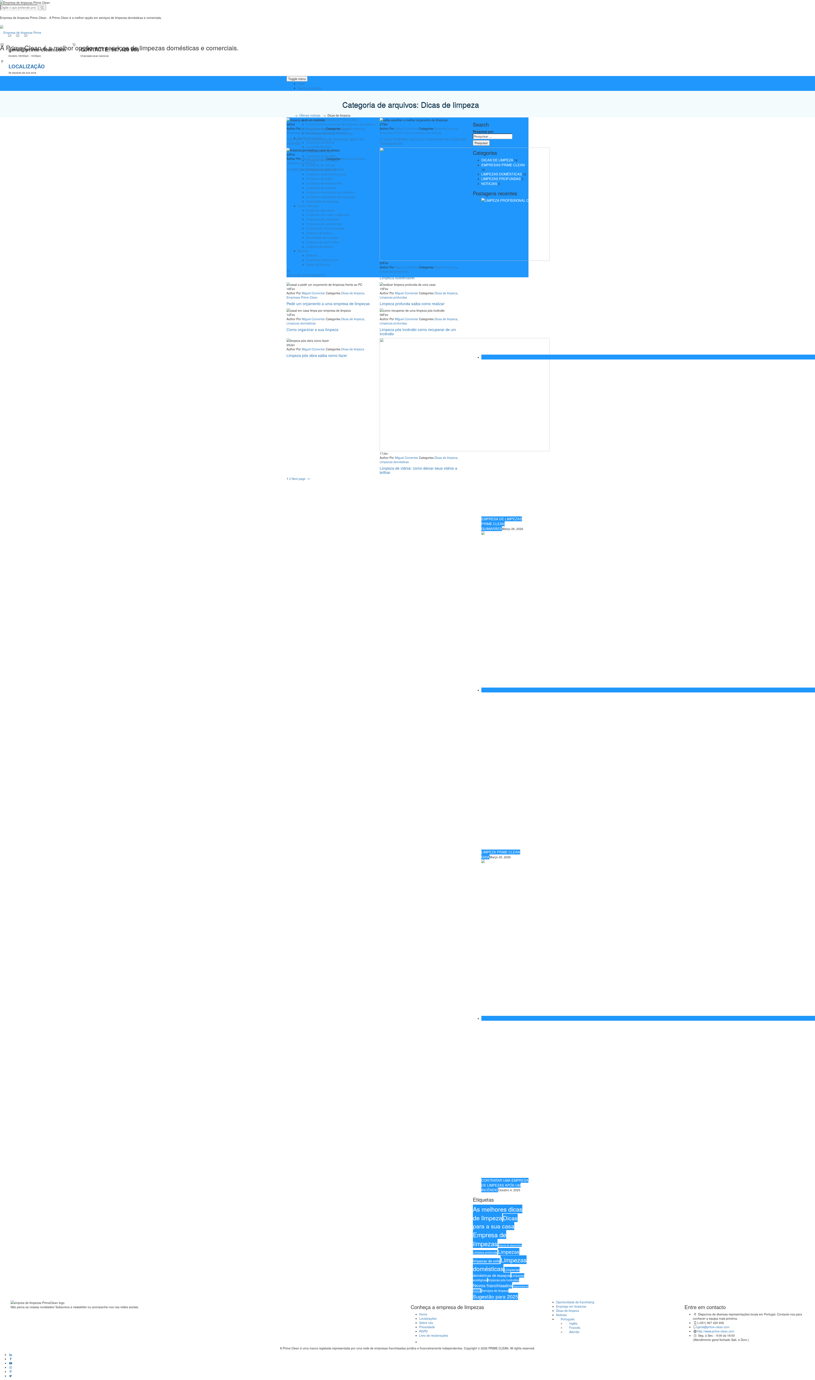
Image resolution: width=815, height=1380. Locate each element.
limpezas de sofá (486, 1260)
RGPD (423, 1331)
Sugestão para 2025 (495, 1296)
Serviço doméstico (310, 88)
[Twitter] (10, 1376)
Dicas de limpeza (352, 128)
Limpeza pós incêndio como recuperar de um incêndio (418, 331)
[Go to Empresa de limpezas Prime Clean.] (291, 115)
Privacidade (427, 1327)
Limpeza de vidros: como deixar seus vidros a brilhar (418, 470)
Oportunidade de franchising (575, 1302)
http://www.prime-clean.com (715, 1331)
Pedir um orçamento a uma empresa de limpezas (328, 303)
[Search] (42, 7)
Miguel (306, 128)
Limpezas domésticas (426, 133)
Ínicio (301, 84)
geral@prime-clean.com (713, 1327)
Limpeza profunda (485, 1252)
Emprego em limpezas (571, 1306)
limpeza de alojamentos (510, 1245)
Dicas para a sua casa (495, 1222)
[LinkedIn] (10, 1354)
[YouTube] (10, 1363)
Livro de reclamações (433, 1335)
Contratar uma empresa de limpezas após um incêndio (325, 141)
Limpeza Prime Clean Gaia (500, 854)
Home (423, 1314)
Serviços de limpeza (495, 1290)
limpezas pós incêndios (503, 1280)
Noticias (489, 183)
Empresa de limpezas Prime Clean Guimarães (501, 523)
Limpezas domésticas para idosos (315, 169)
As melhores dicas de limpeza (497, 1213)
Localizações (428, 1318)
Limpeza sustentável (397, 277)
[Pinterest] (10, 1371)
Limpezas (508, 1251)
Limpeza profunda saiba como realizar (412, 303)
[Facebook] (10, 1359)
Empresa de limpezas (489, 1239)
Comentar (318, 128)
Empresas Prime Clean (302, 133)
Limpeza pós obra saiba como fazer (317, 355)
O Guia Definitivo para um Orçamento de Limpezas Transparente (423, 141)
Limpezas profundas (333, 133)
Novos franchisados (492, 1285)
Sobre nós (426, 1323)
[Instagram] (10, 1367)
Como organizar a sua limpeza (312, 329)
